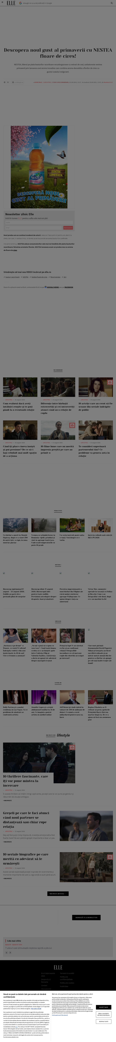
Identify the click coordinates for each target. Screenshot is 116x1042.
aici (16, 1027)
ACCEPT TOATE (103, 1007)
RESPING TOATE (103, 1021)
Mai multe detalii (36, 1008)
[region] (58, 1016)
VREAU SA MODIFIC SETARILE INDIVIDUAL (103, 1014)
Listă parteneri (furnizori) (60, 1015)
